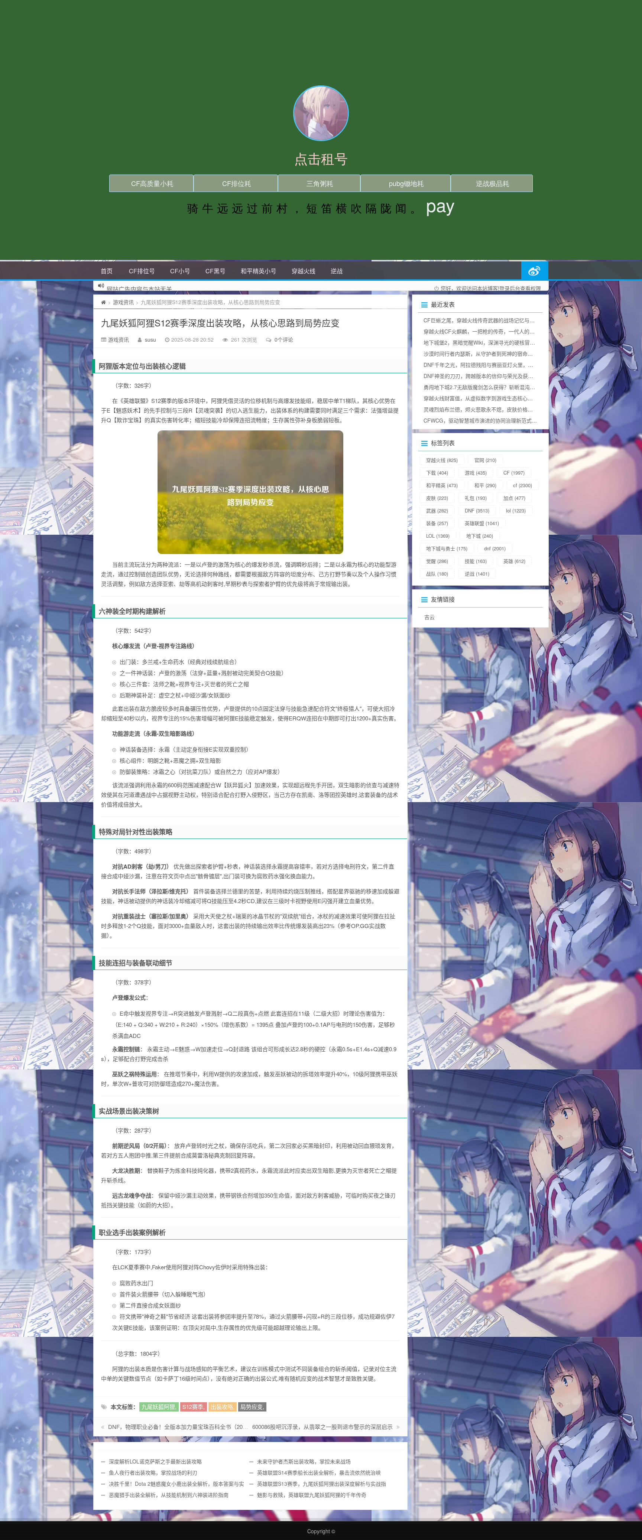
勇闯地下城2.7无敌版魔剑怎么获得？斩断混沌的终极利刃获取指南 (500, 387)
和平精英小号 (258, 271)
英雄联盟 (482, 523)
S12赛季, (193, 1406)
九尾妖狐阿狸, (159, 1406)
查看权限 (530, 288)
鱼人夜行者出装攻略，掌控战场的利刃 (153, 1472)
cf (522, 485)
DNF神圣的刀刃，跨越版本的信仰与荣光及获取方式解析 (489, 376)
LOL (438, 535)
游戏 (476, 472)
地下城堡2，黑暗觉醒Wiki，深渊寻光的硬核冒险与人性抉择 (492, 342)
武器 (437, 510)
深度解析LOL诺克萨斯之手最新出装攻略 (155, 1461)
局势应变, (252, 1406)
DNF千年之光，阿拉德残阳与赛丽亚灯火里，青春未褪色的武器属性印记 (507, 364)
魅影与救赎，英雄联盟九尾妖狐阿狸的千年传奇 (311, 1494)
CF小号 (180, 271)
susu (150, 339)
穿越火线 (303, 271)
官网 (485, 459)
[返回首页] (103, 302)
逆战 (337, 271)
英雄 (514, 560)
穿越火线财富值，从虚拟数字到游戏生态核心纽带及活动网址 (494, 398)
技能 (476, 560)
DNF (477, 510)
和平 (485, 485)
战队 (437, 573)
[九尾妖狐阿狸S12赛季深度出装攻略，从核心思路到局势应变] (250, 492)
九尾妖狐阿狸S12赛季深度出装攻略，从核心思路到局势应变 (220, 322)
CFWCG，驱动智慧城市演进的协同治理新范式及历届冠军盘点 (496, 420)
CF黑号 (215, 271)
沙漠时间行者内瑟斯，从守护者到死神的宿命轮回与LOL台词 (493, 353)
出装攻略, (222, 1406)
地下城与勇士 (446, 548)
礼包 (476, 497)
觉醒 (437, 560)
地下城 (479, 535)
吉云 (429, 617)
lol (516, 510)
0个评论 (284, 339)
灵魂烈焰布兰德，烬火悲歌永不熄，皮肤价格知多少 (483, 409)
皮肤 (437, 497)
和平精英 (442, 485)
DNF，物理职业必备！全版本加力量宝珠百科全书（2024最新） (186, 1426)
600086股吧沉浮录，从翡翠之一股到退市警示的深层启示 (322, 1426)
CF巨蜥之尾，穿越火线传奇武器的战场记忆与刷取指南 (487, 320)
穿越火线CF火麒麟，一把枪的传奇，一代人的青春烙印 (487, 331)
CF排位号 (142, 271)
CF (514, 472)
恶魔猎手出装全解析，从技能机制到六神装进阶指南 (168, 1494)
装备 (437, 523)
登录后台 (509, 288)
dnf (495, 548)
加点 (514, 497)
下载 (437, 472)
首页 (107, 271)
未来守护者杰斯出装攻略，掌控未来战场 (304, 1461)
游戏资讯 (123, 302)
